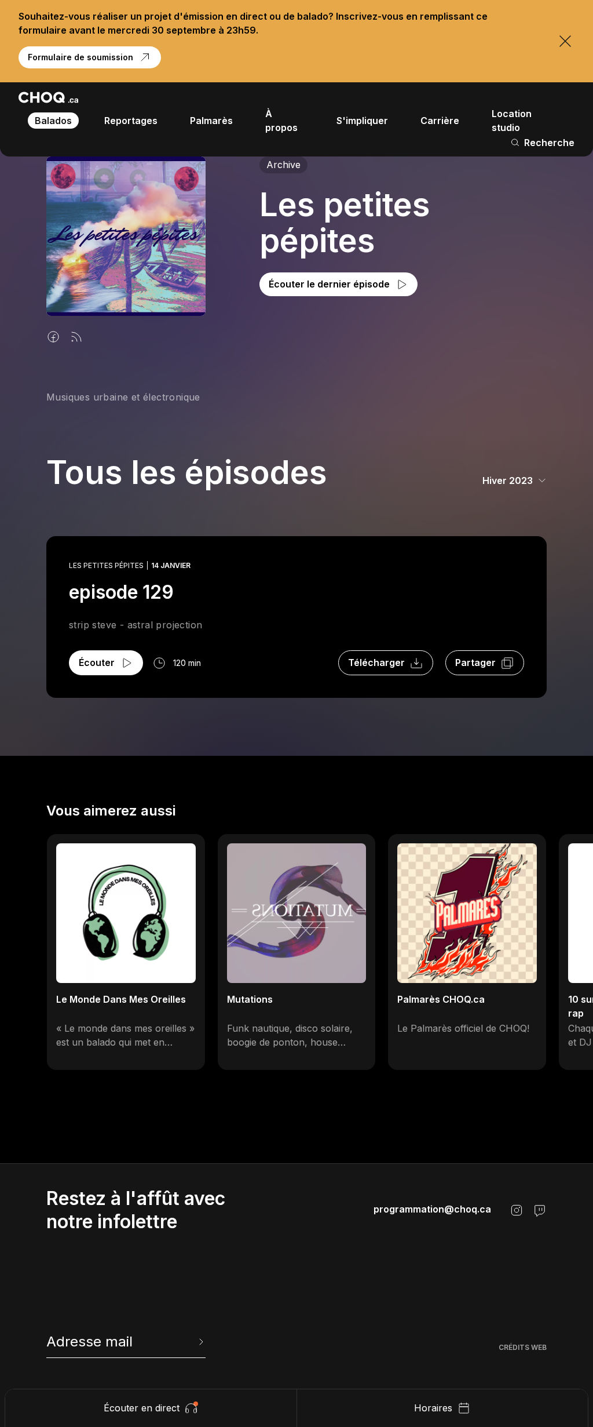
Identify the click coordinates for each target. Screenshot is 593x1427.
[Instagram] (517, 1210)
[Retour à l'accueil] (48, 97)
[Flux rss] (76, 337)
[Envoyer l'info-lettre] (200, 1341)
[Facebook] (53, 337)
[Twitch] (540, 1210)
